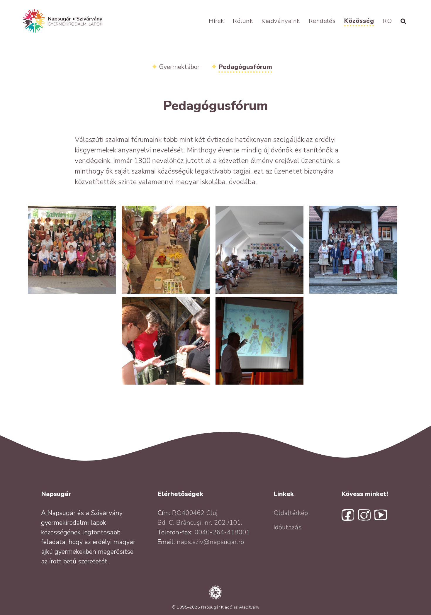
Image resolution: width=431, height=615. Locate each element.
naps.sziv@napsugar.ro (210, 542)
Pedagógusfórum (245, 66)
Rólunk (243, 21)
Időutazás (287, 527)
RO (387, 21)
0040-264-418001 (222, 532)
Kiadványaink (281, 21)
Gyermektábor (179, 66)
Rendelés (322, 21)
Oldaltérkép (291, 513)
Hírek (216, 21)
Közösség (359, 21)
